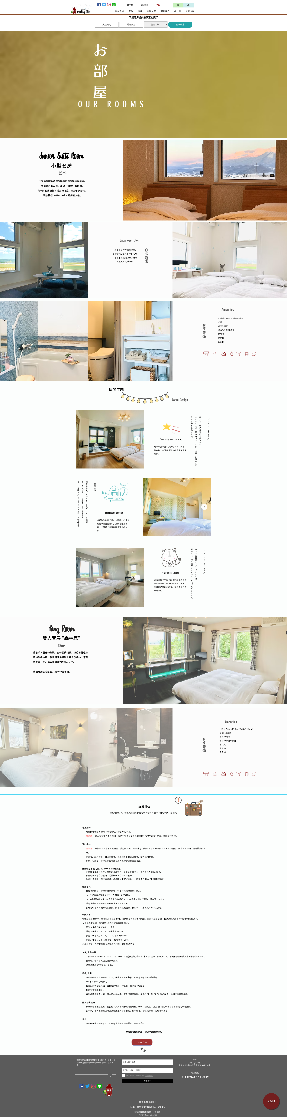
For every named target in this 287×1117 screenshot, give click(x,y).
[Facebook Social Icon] (99, 4)
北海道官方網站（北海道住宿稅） (149, 879)
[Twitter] (87, 1086)
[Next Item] (137, 439)
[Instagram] (109, 4)
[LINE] (114, 4)
